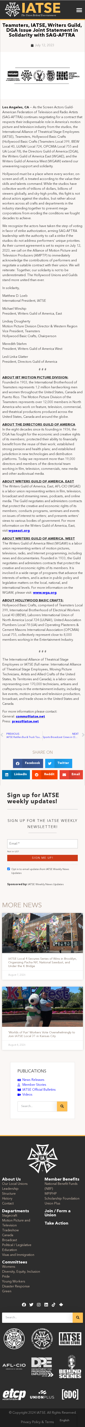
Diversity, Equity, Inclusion (21, 1271)
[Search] (62, 1106)
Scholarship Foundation (62, 1198)
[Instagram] (38, 1304)
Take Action (56, 1223)
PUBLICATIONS (32, 1071)
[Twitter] (31, 1304)
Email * (14, 841)
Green (6, 1291)
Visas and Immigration (18, 1255)
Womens (8, 1267)
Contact (8, 1203)
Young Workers (13, 1281)
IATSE (41, 9)
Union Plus (52, 1203)
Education (9, 1250)
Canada (7, 1235)
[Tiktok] (53, 1304)
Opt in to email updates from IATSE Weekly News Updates (40, 871)
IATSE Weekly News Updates (46, 884)
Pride (6, 1276)
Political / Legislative (16, 1245)
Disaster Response (16, 1286)
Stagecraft (9, 1215)
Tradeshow (10, 1230)
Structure (9, 1193)
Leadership (10, 1189)
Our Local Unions (15, 1184)
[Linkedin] (46, 1304)
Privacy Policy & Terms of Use (42, 1422)
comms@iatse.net (30, 716)
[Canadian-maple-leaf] (61, 1304)
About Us (11, 1179)
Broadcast (9, 1240)
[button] (79, 10)
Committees (14, 1262)
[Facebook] (24, 1304)
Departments (15, 1211)
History (7, 1198)
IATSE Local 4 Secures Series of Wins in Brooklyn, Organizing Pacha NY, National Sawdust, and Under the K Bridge (42, 962)
